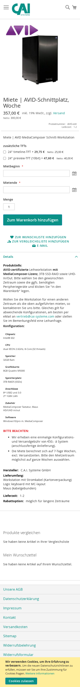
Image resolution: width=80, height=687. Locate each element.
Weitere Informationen (39, 673)
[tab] (40, 256)
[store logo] (30, 9)
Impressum (12, 608)
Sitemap (9, 636)
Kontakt (9, 617)
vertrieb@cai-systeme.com (35, 316)
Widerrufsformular (18, 654)
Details (8, 257)
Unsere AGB (13, 589)
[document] (40, 672)
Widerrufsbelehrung (19, 645)
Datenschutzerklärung (21, 598)
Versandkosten (15, 626)
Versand (59, 113)
